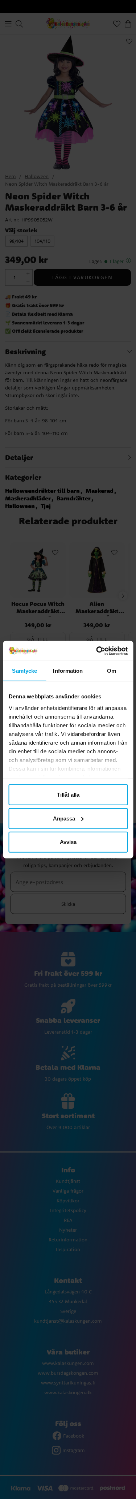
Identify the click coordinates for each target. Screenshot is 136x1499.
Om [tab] (111, 671)
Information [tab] (68, 671)
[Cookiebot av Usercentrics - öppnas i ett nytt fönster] (97, 650)
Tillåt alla (68, 795)
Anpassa (64, 818)
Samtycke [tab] (24, 671)
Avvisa (68, 842)
